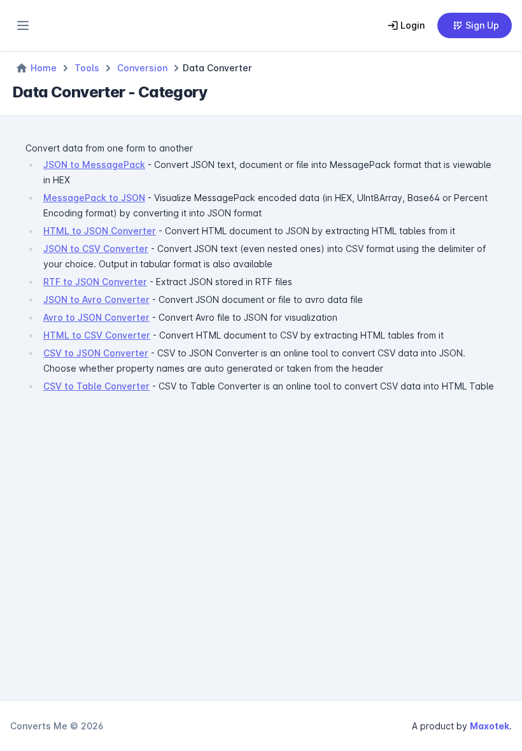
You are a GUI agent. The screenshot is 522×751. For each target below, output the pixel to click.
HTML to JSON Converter (99, 230)
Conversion (142, 67)
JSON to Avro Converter (96, 299)
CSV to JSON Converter (95, 352)
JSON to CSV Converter (95, 248)
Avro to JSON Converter (96, 317)
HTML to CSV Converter (96, 335)
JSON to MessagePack (94, 164)
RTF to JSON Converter (95, 281)
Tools (86, 67)
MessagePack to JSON (94, 197)
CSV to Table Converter (96, 386)
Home (44, 67)
